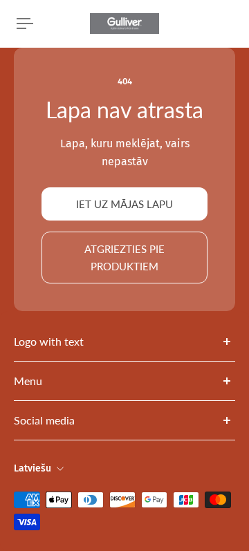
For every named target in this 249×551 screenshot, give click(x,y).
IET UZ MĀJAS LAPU (124, 204)
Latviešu (32, 468)
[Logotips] (124, 23)
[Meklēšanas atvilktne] (221, 23)
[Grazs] (232, 23)
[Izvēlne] (25, 23)
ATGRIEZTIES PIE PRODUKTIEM (124, 257)
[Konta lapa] (44, 23)
